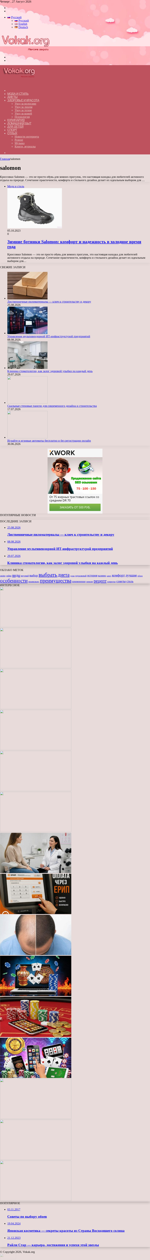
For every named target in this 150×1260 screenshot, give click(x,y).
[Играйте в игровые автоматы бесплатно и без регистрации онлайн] (27, 437)
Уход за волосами (25, 103)
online (9, 575)
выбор (33, 575)
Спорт (12, 130)
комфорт (118, 575)
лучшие (131, 575)
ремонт (89, 581)
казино (102, 575)
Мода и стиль (18, 93)
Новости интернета (27, 136)
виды (16, 575)
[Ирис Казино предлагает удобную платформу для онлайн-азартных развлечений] (35, 995)
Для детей (15, 126)
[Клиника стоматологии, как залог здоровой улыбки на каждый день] (27, 367)
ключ (109, 576)
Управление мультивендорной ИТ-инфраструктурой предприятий (48, 336)
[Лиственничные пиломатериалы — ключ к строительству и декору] (27, 298)
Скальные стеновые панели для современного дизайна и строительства (52, 405)
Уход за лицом (23, 106)
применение (79, 581)
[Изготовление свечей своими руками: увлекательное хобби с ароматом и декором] (35, 831)
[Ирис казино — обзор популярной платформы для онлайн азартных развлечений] (35, 1117)
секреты (111, 581)
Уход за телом (23, 110)
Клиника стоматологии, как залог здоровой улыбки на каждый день (50, 371)
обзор (140, 576)
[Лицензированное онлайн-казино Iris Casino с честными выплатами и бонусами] (35, 1158)
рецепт (100, 580)
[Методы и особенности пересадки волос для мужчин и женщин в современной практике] (35, 954)
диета (64, 575)
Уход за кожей (23, 113)
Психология (22, 116)
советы (121, 581)
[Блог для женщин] (25, 51)
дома (72, 576)
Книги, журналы (25, 146)
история (92, 575)
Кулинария (16, 120)
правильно (33, 581)
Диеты (12, 97)
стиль (129, 581)
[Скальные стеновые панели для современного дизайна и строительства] (27, 402)
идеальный (81, 575)
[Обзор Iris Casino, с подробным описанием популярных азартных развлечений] (35, 1036)
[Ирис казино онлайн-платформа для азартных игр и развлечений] (35, 1077)
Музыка (20, 143)
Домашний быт (19, 123)
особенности (14, 580)
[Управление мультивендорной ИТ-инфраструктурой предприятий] (27, 333)
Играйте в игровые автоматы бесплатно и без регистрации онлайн (49, 440)
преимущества (55, 580)
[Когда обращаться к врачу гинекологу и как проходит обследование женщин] (35, 872)
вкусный (25, 575)
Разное (19, 139)
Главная (5, 158)
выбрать (48, 575)
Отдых (12, 133)
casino (2, 575)
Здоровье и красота (23, 100)
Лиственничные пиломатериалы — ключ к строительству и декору (49, 301)
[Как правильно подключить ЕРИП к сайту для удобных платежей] (35, 913)
